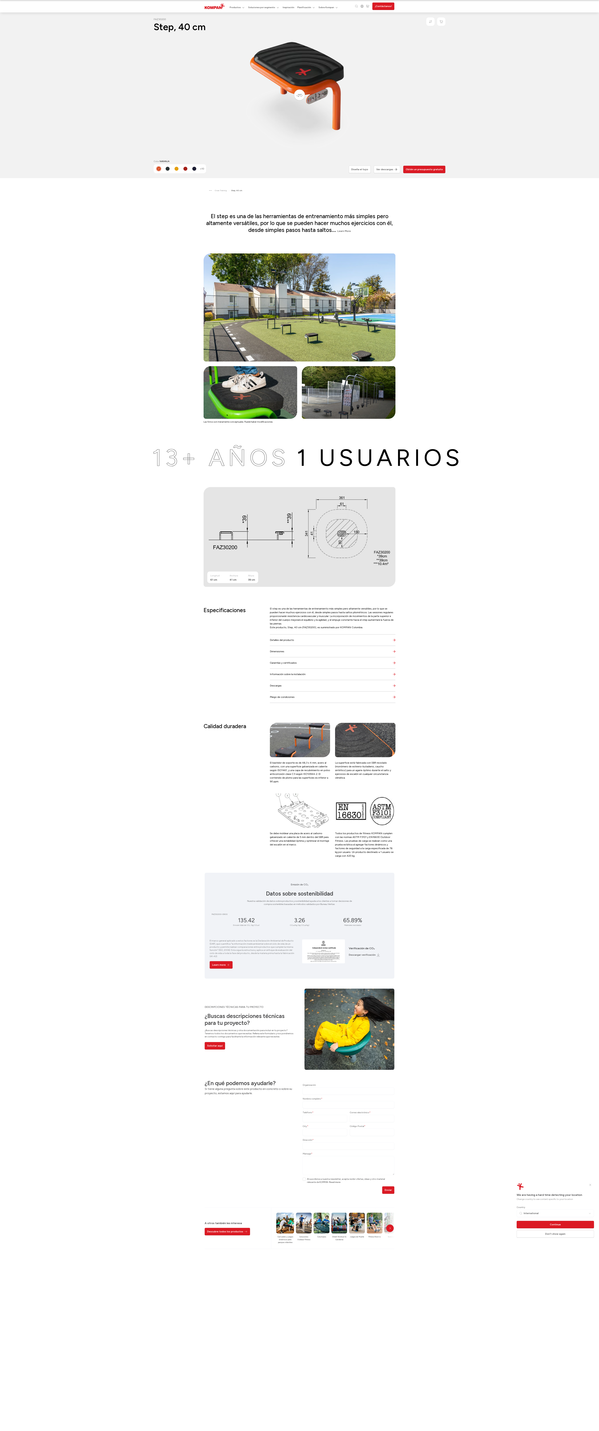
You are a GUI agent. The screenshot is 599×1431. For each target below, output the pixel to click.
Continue (555, 1224)
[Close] (590, 1185)
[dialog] (299, 715)
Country (521, 1207)
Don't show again (555, 1233)
